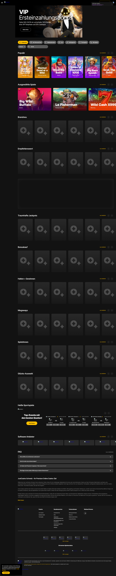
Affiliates (55, 527)
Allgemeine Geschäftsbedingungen (58, 517)
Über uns (71, 514)
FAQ (55, 514)
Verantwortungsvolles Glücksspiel (58, 524)
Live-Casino (41, 512)
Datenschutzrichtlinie (73, 516)
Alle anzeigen (103, 52)
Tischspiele (41, 516)
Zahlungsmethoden (73, 512)
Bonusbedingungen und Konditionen (58, 521)
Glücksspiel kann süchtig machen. (37, 564)
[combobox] (114, 2)
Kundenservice (57, 512)
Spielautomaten (42, 514)
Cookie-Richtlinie (72, 519)
